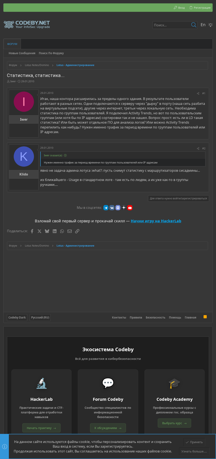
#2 (203, 148)
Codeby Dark (17, 317)
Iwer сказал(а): (53, 155)
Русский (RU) (40, 317)
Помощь (175, 317)
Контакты (119, 317)
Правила (136, 317)
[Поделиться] (198, 94)
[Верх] (200, 317)
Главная (190, 317)
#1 (203, 93)
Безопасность (155, 317)
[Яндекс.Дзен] (123, 207)
